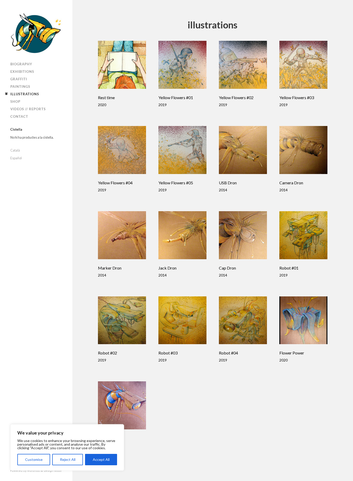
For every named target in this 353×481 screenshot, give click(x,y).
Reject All (67, 459)
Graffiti (18, 79)
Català (15, 150)
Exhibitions (22, 71)
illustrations (24, 94)
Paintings (20, 86)
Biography (21, 64)
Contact (19, 116)
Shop (15, 101)
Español (16, 158)
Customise (34, 459)
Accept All (101, 459)
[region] (67, 447)
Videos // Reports (28, 109)
